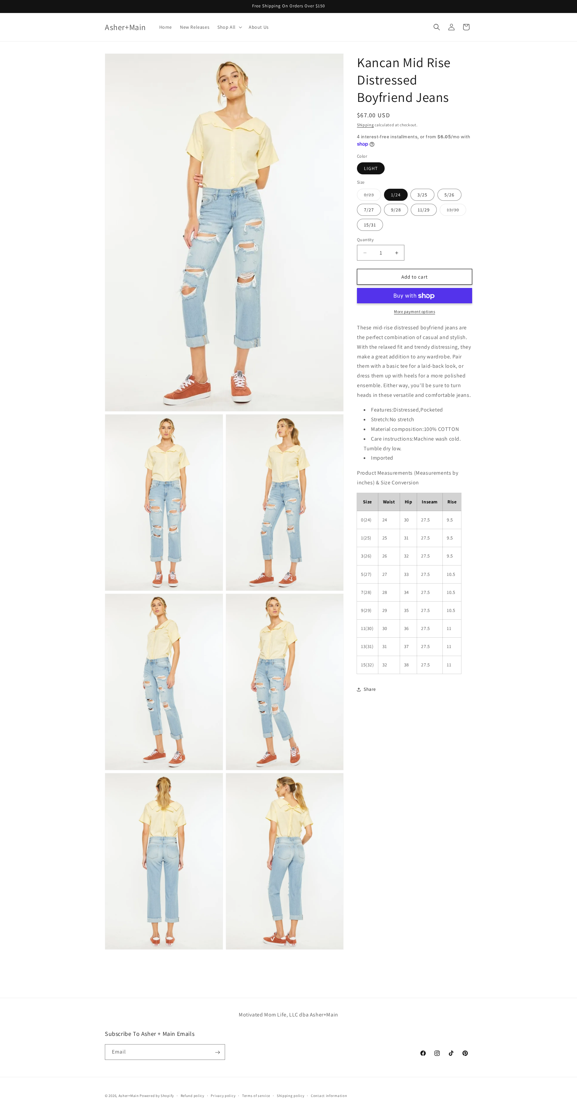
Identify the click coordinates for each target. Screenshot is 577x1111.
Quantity (365, 240)
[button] (229, 27)
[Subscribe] (217, 1052)
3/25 (422, 195)
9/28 (396, 210)
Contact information (329, 1095)
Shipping (365, 124)
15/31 (370, 225)
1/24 (396, 195)
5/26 (449, 195)
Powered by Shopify (157, 1095)
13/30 (456, 211)
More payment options (414, 311)
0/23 (372, 196)
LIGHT (371, 169)
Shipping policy (291, 1095)
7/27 (369, 210)
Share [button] (370, 689)
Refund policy (192, 1095)
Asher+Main (129, 1095)
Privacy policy (223, 1095)
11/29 (424, 210)
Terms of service (256, 1095)
